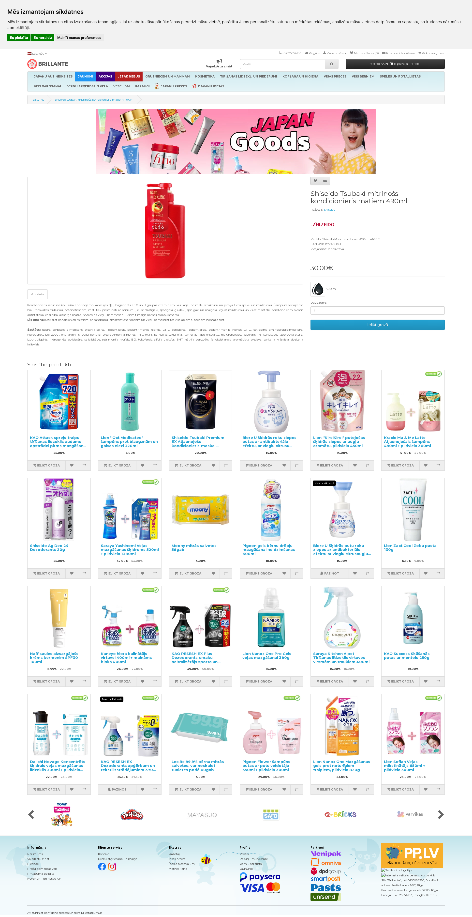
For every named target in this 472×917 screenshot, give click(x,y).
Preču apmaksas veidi (42, 868)
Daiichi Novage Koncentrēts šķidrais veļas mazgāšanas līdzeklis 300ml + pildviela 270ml (57, 767)
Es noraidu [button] (43, 37)
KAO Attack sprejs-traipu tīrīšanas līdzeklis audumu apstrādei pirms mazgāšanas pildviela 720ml (59, 443)
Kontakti (104, 854)
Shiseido (329, 209)
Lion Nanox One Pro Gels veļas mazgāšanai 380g (266, 655)
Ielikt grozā (377, 324)
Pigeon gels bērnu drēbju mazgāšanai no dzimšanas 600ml (268, 549)
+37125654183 (291, 53)
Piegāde (33, 864)
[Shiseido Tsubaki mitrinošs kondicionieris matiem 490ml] (165, 230)
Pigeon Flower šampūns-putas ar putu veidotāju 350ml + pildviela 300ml (267, 765)
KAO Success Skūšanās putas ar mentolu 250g (407, 655)
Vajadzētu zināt (38, 859)
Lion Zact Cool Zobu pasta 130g (410, 547)
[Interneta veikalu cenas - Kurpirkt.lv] (408, 875)
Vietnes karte (178, 868)
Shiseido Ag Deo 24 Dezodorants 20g (49, 547)
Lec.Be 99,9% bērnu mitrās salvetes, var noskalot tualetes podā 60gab (198, 765)
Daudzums (318, 302)
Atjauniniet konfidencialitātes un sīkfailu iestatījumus (64, 913)
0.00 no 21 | (396, 64)
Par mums (35, 854)
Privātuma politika (40, 873)
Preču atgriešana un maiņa (117, 859)
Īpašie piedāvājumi (182, 864)
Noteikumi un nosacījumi (45, 878)
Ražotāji (174, 854)
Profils (244, 854)
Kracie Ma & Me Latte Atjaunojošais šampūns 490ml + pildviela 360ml (407, 441)
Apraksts (37, 294)
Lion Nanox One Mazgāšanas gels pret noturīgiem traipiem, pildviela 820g (341, 765)
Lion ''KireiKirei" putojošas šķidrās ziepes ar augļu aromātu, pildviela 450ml (339, 441)
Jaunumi (246, 868)
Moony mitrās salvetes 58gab (194, 547)
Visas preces (177, 859)
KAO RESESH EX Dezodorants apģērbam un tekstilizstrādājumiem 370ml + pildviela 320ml (129, 767)
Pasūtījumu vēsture (254, 859)
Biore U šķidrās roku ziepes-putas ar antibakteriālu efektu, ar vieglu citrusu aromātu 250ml (270, 443)
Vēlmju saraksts (251, 864)
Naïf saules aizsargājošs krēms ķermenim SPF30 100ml (54, 657)
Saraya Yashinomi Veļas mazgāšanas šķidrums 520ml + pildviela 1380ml (130, 549)
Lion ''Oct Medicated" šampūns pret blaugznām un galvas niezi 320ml (129, 441)
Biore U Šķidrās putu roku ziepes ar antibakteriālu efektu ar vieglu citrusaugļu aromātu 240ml (340, 551)
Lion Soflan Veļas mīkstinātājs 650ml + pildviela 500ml (404, 765)
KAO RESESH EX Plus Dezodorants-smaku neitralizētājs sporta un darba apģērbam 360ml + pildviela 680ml (197, 661)
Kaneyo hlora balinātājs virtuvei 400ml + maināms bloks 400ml (126, 657)
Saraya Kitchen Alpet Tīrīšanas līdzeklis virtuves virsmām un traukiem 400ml (341, 657)
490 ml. (331, 289)
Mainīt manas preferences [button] (79, 37)
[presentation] (30, 815)
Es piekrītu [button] (19, 37)
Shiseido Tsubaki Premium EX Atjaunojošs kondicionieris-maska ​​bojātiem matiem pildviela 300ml (198, 445)
